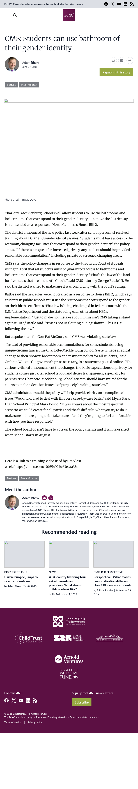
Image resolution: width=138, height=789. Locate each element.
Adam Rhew (30, 62)
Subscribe (82, 702)
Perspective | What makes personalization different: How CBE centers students (112, 581)
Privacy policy (35, 722)
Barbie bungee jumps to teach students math (21, 579)
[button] (121, 60)
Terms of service (12, 722)
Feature (11, 84)
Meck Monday (29, 84)
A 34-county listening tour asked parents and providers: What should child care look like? (67, 583)
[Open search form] (15, 15)
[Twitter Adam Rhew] (50, 497)
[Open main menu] (7, 15)
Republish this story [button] (116, 72)
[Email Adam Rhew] (44, 497)
